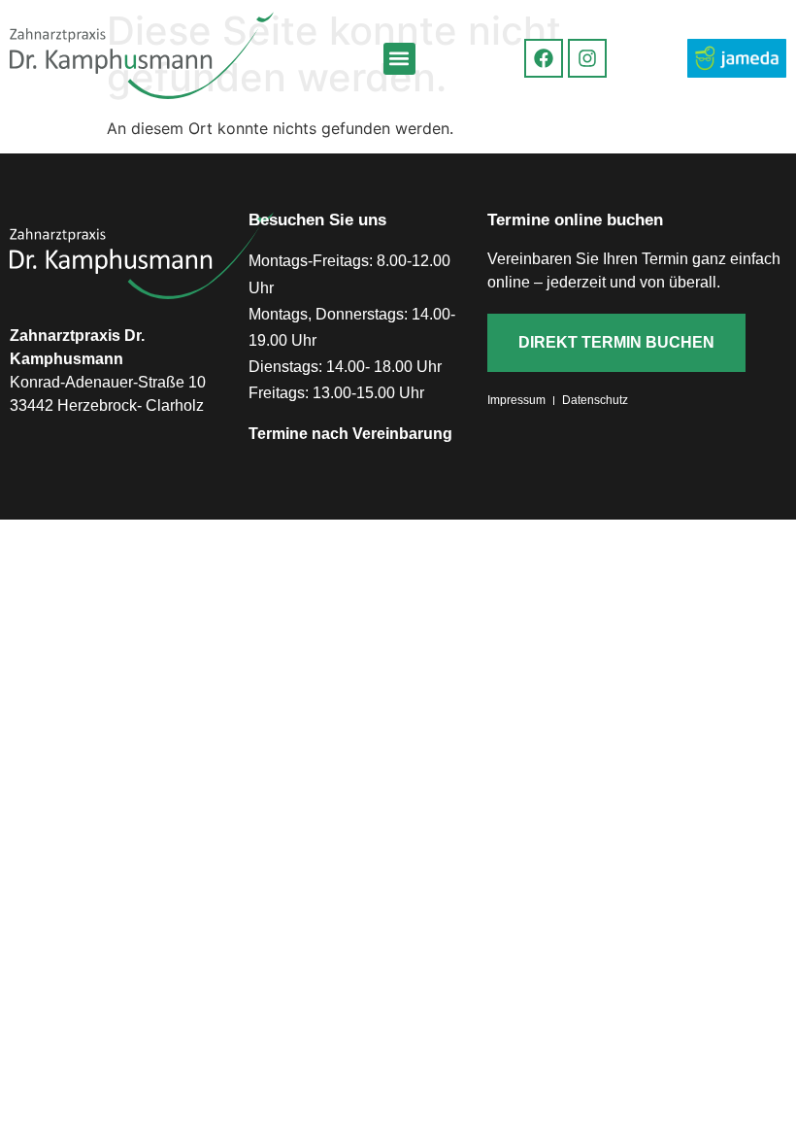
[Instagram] (587, 58)
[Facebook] (543, 58)
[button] (399, 59)
